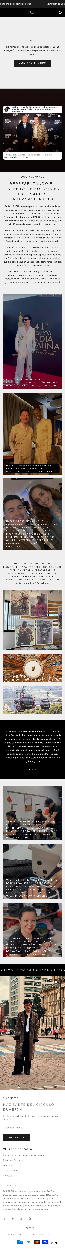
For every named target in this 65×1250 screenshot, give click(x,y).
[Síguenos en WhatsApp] (29, 1218)
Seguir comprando (32, 63)
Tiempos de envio (11, 1170)
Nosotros (7, 1165)
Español (31, 1228)
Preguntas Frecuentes (14, 1160)
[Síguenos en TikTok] (21, 1218)
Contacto (7, 1175)
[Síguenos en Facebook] (4, 1218)
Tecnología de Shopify (43, 1235)
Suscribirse (16, 1137)
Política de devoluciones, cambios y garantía (24, 1155)
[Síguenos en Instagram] (13, 1218)
